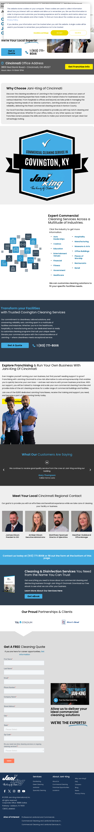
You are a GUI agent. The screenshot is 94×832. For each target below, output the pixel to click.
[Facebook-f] (4, 791)
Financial (57, 260)
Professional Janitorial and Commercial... (38, 817)
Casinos (57, 244)
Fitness (56, 265)
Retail (77, 268)
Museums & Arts (82, 246)
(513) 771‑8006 (35, 555)
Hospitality (80, 236)
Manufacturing (82, 241)
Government (59, 270)
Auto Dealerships (59, 237)
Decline (78, 33)
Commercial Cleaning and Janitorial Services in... (42, 821)
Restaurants (80, 263)
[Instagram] (14, 791)
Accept (59, 33)
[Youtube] (23, 791)
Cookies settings (41, 33)
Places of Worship (79, 257)
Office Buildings (82, 251)
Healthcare (58, 275)
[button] (3, 469)
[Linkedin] (19, 791)
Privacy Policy (12, 20)
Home (3, 4)
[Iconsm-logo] (9, 791)
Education (58, 248)
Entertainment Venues (60, 254)
